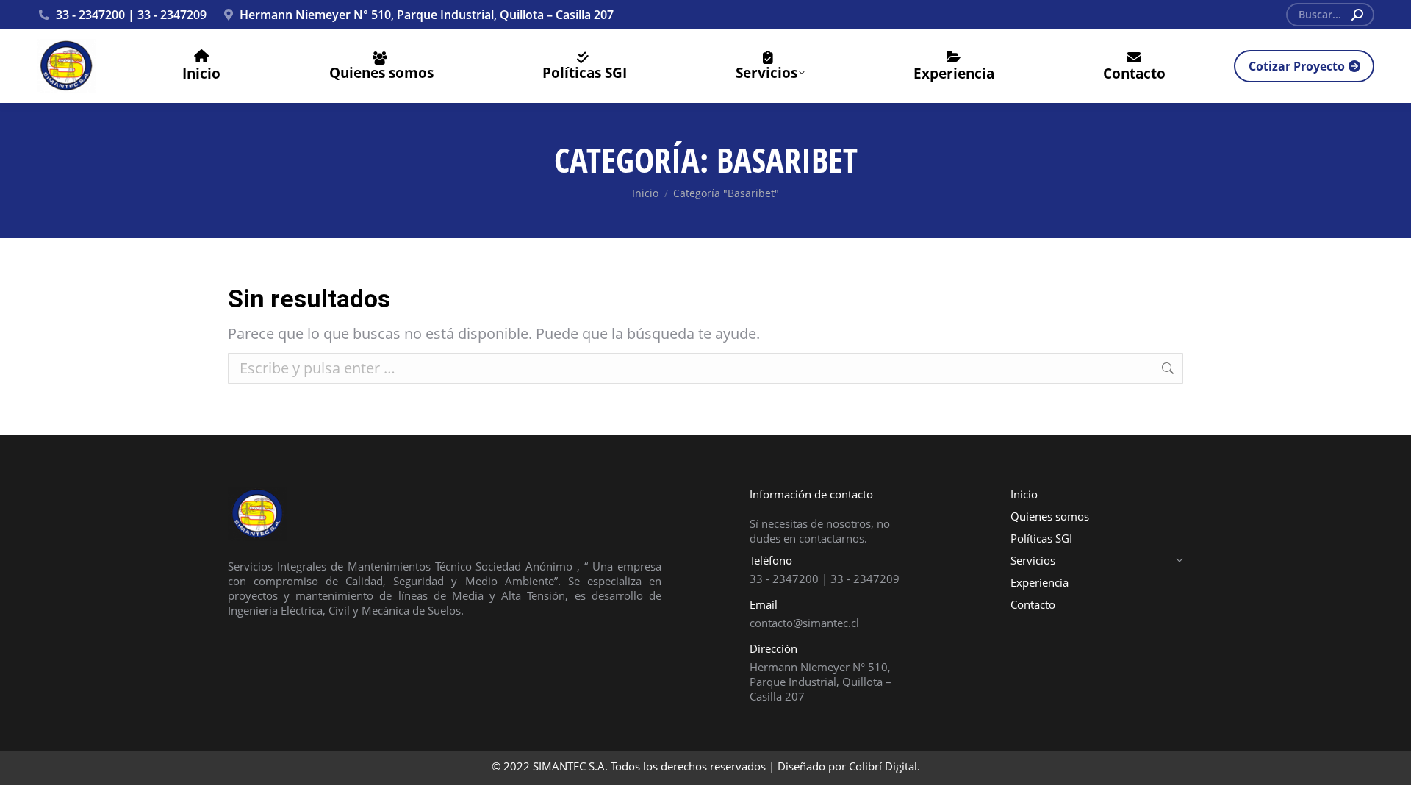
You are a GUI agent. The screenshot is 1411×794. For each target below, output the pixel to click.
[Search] (1357, 14)
